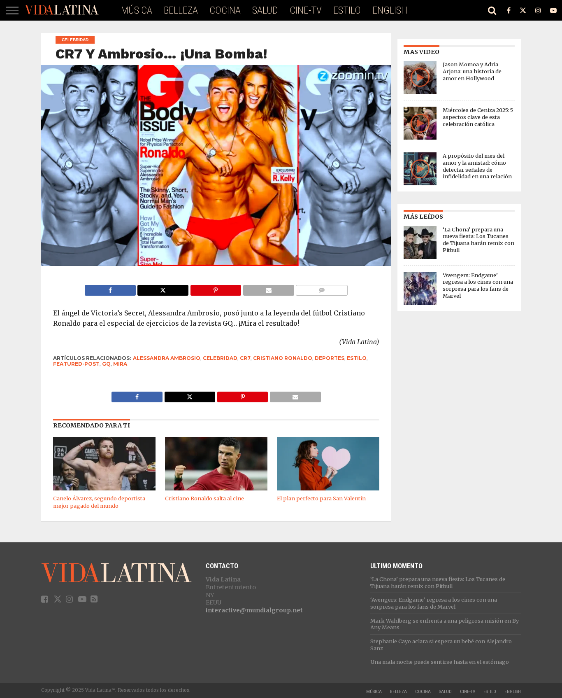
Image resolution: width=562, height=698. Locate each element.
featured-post (76, 364)
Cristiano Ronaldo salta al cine (204, 498)
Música (136, 10)
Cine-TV (306, 10)
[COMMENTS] (322, 288)
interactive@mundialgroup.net (254, 610)
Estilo (347, 10)
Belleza (181, 10)
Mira (120, 364)
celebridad (220, 358)
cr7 (245, 358)
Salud (265, 10)
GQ (106, 364)
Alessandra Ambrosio (166, 358)
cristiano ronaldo (282, 358)
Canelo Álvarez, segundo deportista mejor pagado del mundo (99, 502)
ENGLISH (389, 10)
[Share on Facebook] (110, 288)
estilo (357, 358)
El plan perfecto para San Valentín (321, 498)
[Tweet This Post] (162, 288)
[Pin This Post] (215, 288)
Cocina (225, 10)
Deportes (329, 358)
